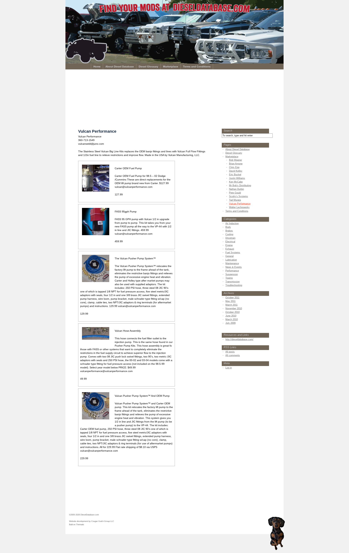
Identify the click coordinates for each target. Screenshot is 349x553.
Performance (232, 270)
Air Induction (232, 223)
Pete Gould (235, 192)
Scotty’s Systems (238, 196)
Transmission (232, 281)
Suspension (231, 274)
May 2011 (230, 301)
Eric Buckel (235, 174)
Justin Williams (237, 178)
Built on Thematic (76, 524)
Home (97, 66)
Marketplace (170, 66)
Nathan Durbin (236, 189)
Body (228, 227)
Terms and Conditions (196, 66)
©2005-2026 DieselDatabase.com (84, 515)
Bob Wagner (235, 160)
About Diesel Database (119, 66)
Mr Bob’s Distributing (240, 185)
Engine (229, 245)
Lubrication (231, 259)
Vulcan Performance (239, 203)
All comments (232, 355)
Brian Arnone (235, 163)
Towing (229, 278)
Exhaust (229, 249)
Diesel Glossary (148, 66)
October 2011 (232, 297)
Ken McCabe (236, 181)
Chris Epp (234, 167)
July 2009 (230, 323)
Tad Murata (235, 200)
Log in (228, 367)
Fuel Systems (232, 252)
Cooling (229, 234)
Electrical (230, 241)
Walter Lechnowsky (239, 207)
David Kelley (235, 171)
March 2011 (231, 304)
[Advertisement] (174, 100)
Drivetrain (230, 238)
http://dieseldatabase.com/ (239, 339)
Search (228, 130)
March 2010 (231, 319)
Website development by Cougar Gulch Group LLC (91, 521)
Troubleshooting (233, 285)
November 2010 (233, 308)
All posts (230, 351)
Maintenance (232, 263)
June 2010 (230, 315)
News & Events (233, 267)
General (229, 256)
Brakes (229, 230)
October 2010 (232, 312)
